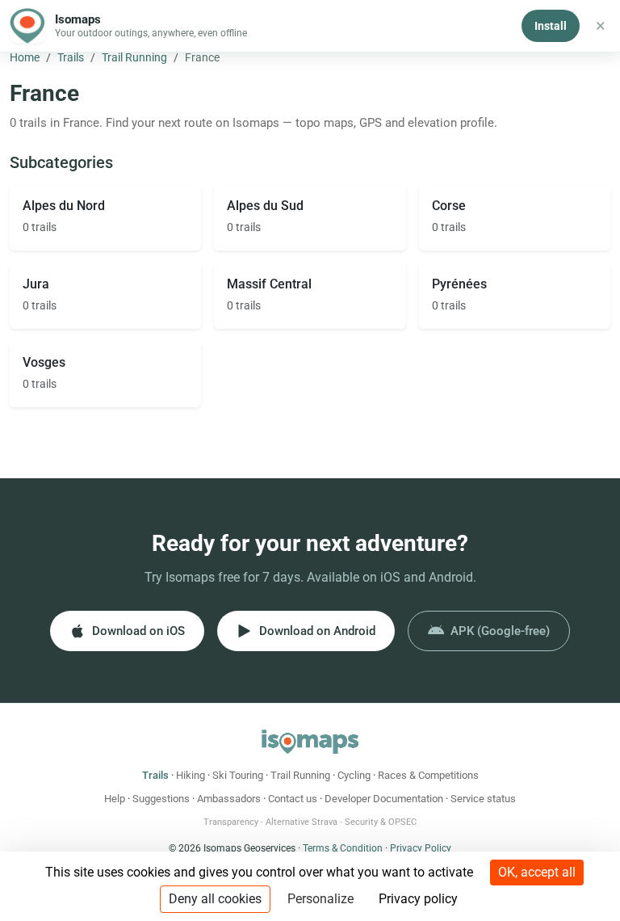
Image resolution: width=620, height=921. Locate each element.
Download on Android (317, 631)
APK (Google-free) (500, 631)
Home (25, 57)
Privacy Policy (420, 848)
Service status (483, 799)
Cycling (354, 775)
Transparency (230, 822)
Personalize (320, 898)
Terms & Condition (343, 848)
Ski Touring (237, 775)
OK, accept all (537, 872)
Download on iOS (138, 631)
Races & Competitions (428, 775)
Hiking (190, 775)
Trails (70, 57)
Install (550, 25)
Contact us (292, 799)
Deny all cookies (215, 898)
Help (114, 799)
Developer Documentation (384, 799)
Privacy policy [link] (418, 898)
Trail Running (134, 57)
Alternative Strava (301, 822)
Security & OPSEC (381, 822)
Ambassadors (229, 799)
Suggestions (161, 799)
